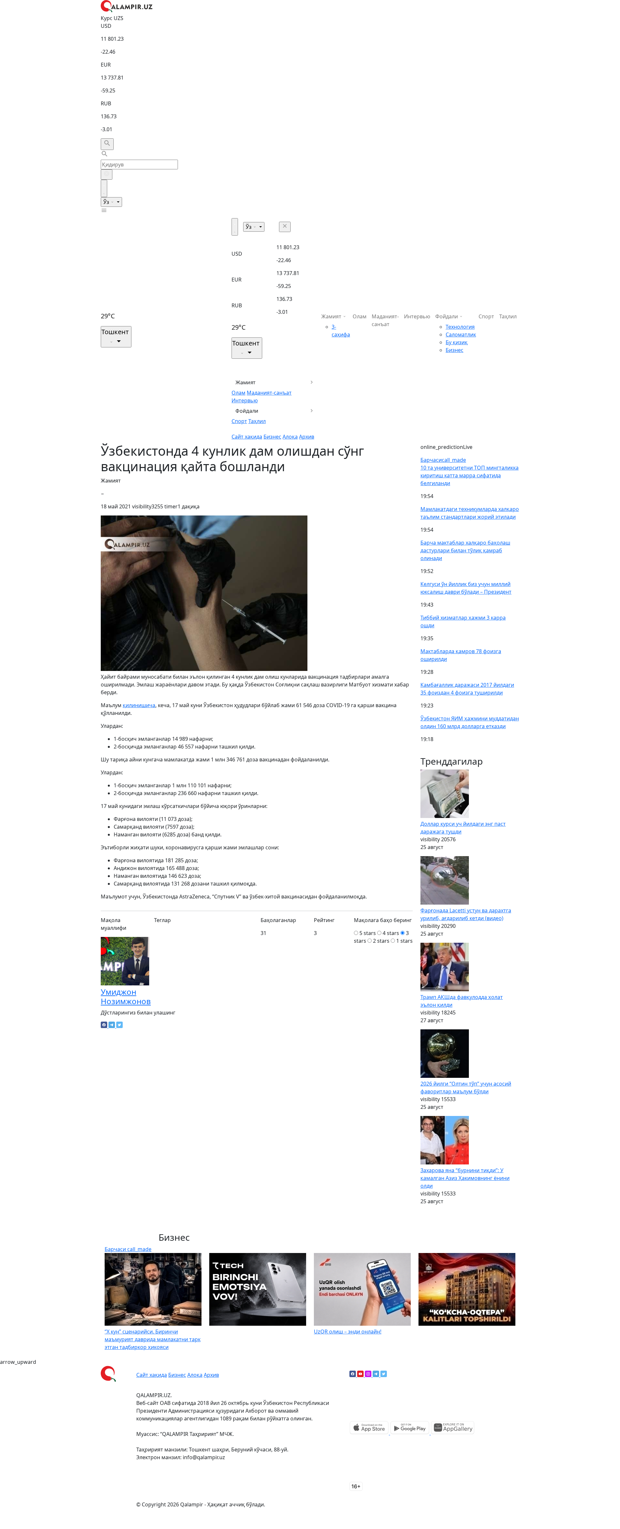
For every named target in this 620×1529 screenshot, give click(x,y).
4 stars (391, 933)
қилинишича (139, 705)
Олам (238, 392)
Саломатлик (461, 334)
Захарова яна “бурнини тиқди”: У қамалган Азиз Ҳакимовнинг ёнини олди (465, 1178)
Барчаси (443, 459)
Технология (460, 326)
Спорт (239, 421)
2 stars (381, 940)
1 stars (404, 940)
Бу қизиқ (457, 342)
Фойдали (246, 411)
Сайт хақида (247, 436)
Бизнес (272, 436)
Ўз (106, 202)
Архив (306, 436)
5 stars (367, 933)
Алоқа (290, 436)
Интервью (245, 400)
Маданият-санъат (269, 392)
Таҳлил (257, 421)
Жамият (245, 382)
